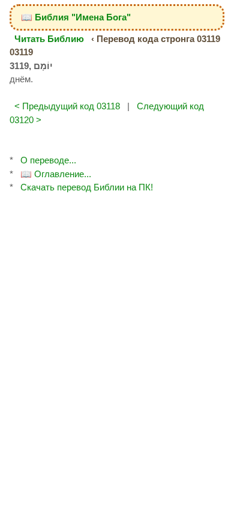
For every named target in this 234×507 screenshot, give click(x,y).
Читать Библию (49, 39)
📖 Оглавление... (55, 174)
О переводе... (48, 160)
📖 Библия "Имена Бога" (76, 17)
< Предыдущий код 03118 (67, 106)
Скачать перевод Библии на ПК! (86, 187)
